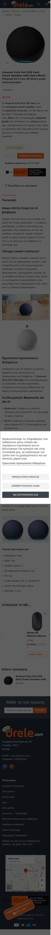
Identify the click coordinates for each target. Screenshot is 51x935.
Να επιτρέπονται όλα (25, 494)
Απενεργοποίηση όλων (25, 485)
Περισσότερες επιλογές (25, 476)
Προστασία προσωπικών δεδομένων (23, 463)
